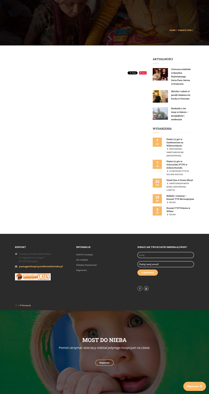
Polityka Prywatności (86, 265)
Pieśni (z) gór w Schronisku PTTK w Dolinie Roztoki (176, 164)
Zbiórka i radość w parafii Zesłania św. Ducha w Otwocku (181, 95)
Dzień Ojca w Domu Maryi (179, 180)
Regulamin (81, 270)
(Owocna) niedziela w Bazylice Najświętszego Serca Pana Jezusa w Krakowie (181, 76)
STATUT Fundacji (84, 254)
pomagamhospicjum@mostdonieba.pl (41, 266)
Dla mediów (82, 259)
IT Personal (25, 305)
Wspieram (104, 362)
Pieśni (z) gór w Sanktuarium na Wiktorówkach (174, 142)
